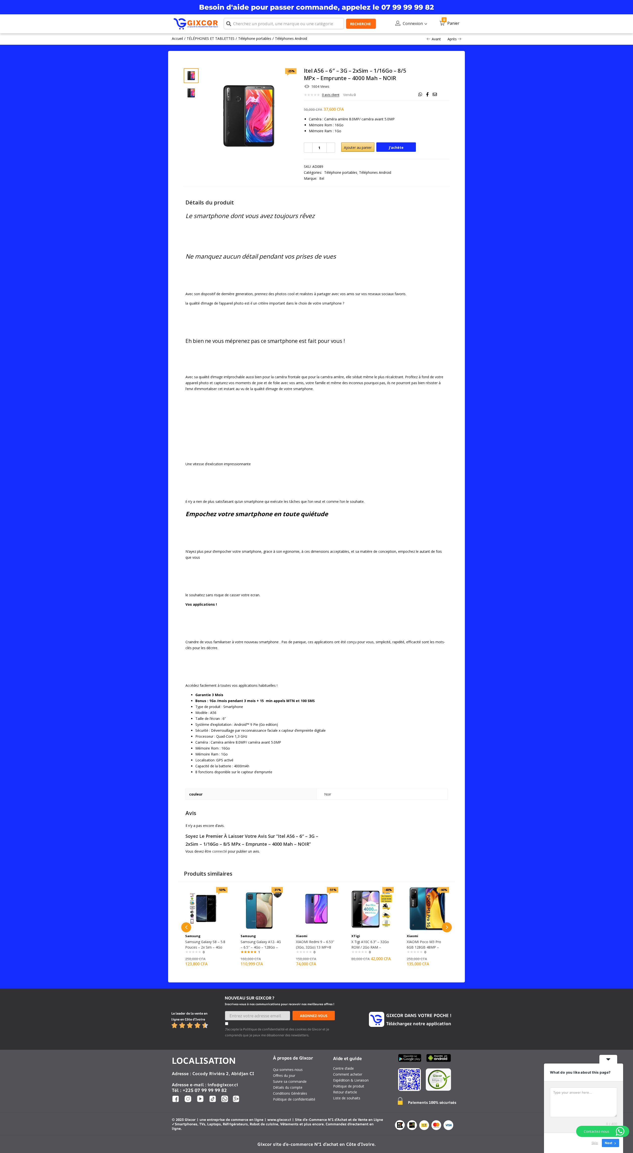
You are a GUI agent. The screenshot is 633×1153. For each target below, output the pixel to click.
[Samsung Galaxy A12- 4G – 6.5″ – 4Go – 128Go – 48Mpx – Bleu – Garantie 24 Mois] (261, 908)
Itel (321, 178)
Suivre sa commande (290, 1081)
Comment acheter (347, 1074)
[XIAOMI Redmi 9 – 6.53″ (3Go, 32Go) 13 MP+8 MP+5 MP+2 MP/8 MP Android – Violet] (316, 908)
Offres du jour (284, 1075)
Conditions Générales (290, 1093)
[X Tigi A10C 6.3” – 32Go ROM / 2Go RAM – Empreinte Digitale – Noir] (372, 908)
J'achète (396, 147)
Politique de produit (348, 1086)
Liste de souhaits (346, 1098)
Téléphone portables (254, 38)
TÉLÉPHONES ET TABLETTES (210, 38)
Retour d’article (345, 1092)
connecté (219, 851)
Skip (594, 1143)
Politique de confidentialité (294, 1099)
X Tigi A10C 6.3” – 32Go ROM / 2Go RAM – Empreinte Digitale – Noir (371, 947)
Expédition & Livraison (351, 1080)
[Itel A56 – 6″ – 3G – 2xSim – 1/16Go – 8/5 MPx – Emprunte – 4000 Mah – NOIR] (420, 94)
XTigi (355, 936)
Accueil (177, 38)
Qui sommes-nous (288, 1069)
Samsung (193, 936)
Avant (436, 39)
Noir (327, 794)
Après (452, 39)
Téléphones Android (291, 38)
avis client (330, 94)
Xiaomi (301, 936)
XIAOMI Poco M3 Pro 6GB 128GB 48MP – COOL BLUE (424, 947)
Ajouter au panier (358, 147)
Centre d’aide (343, 1068)
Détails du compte (287, 1087)
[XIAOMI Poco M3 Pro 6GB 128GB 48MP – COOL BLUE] (427, 908)
